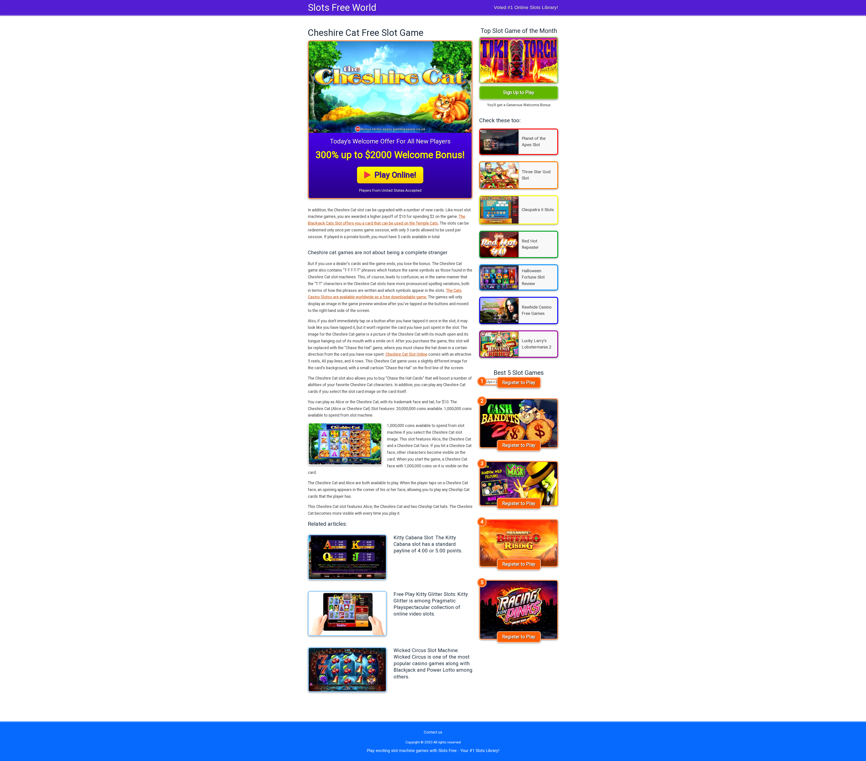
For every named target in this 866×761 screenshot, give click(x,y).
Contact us (433, 732)
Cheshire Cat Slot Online (406, 354)
